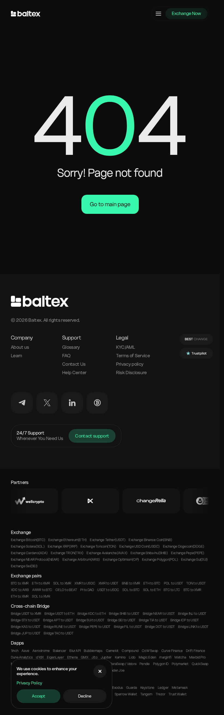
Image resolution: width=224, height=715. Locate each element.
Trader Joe (116, 670)
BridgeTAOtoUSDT (58, 633)
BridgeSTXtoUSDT (25, 620)
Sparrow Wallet (126, 694)
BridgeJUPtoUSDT (25, 633)
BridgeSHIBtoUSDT (124, 613)
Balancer (59, 650)
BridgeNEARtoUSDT (159, 613)
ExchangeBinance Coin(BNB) (150, 540)
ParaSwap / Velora (123, 664)
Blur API (75, 650)
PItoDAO (87, 590)
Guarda (131, 687)
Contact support (92, 436)
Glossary (71, 347)
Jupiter (106, 657)
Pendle (145, 664)
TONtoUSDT (196, 583)
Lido (132, 657)
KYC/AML (125, 347)
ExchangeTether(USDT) (107, 540)
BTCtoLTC (172, 590)
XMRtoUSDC (85, 583)
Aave (25, 650)
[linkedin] (72, 403)
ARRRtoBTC (42, 590)
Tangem (146, 694)
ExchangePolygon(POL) (160, 559)
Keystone (147, 687)
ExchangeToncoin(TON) (98, 546)
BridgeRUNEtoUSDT (60, 626)
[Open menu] (158, 13)
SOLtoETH (151, 590)
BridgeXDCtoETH (92, 613)
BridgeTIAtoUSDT (153, 620)
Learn (16, 355)
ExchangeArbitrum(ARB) (81, 559)
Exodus (117, 687)
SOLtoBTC (131, 590)
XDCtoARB (20, 590)
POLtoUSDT (173, 583)
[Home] (25, 13)
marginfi (165, 657)
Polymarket (180, 664)
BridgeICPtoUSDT (184, 620)
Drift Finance (195, 650)
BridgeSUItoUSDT (90, 620)
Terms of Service (133, 355)
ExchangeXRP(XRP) (62, 546)
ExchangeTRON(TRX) (67, 553)
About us (20, 347)
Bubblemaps (93, 650)
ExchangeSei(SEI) (24, 566)
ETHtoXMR (41, 583)
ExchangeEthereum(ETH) (67, 540)
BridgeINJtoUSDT (192, 613)
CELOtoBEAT (66, 590)
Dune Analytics (22, 657)
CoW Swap (150, 650)
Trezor (160, 694)
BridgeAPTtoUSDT (58, 620)
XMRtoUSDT (109, 583)
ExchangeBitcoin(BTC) (28, 540)
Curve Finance (172, 650)
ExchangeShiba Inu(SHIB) (149, 553)
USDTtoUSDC (108, 590)
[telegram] (22, 403)
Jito (95, 657)
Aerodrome (41, 650)
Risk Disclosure (131, 372)
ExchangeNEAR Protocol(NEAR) (35, 559)
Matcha (180, 657)
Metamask (180, 687)
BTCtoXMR (20, 583)
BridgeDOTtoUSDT (160, 626)
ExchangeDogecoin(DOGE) (183, 546)
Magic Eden (147, 657)
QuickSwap (200, 664)
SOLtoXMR (62, 583)
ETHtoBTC (151, 583)
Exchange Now (186, 13)
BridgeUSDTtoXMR (26, 613)
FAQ (66, 355)
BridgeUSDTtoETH (59, 613)
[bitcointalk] (97, 403)
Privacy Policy (29, 683)
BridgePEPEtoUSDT (95, 626)
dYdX (40, 657)
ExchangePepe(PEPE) (187, 553)
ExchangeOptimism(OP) (121, 559)
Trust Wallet (178, 694)
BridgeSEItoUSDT (121, 620)
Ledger (163, 687)
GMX (84, 657)
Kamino (120, 657)
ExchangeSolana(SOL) (28, 546)
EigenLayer (55, 657)
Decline (84, 696)
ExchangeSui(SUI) (194, 559)
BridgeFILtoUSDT (128, 626)
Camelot (112, 650)
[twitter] (47, 403)
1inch (14, 650)
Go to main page (110, 204)
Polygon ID (161, 664)
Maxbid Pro (197, 657)
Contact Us (74, 364)
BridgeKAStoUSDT (25, 626)
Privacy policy (129, 364)
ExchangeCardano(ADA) (29, 553)
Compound (130, 650)
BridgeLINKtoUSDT (193, 626)
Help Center (74, 372)
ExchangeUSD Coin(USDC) (139, 546)
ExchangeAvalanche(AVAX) (107, 553)
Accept (38, 696)
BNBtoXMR (131, 583)
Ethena (72, 657)
